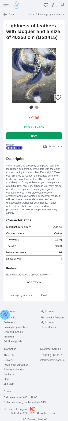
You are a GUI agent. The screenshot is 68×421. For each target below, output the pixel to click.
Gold (44, 295)
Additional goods (12, 341)
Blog (6, 379)
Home (31, 14)
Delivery (8, 359)
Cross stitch (10, 317)
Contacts (8, 374)
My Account (47, 322)
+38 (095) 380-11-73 (51, 355)
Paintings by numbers (50, 14)
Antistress (9, 322)
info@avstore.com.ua (52, 359)
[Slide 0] (31, 107)
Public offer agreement (16, 364)
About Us (8, 355)
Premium (8, 336)
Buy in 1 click (34, 127)
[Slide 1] (37, 107)
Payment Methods (13, 369)
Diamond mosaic (13, 331)
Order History (48, 327)
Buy (34, 135)
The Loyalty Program (53, 317)
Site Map (8, 383)
